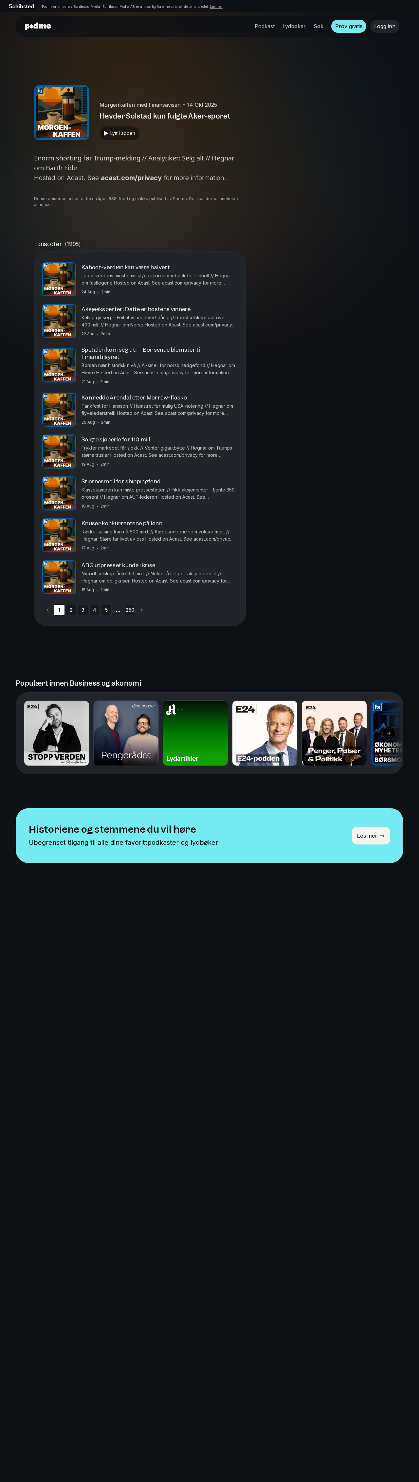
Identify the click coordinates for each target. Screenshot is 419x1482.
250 (130, 610)
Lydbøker (294, 26)
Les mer (216, 7)
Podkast (265, 26)
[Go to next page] (142, 610)
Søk (318, 26)
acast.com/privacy (131, 178)
